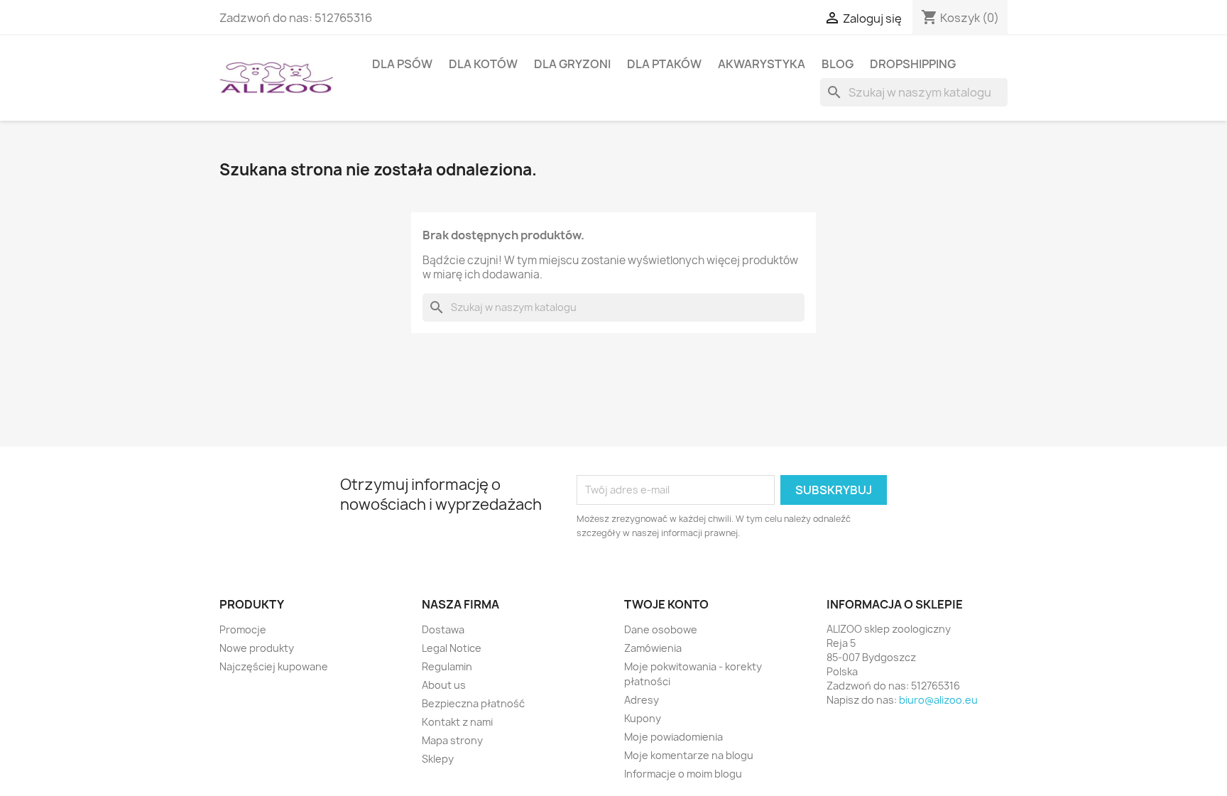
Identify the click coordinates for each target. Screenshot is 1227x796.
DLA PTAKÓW (664, 64)
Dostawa (443, 629)
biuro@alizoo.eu (938, 700)
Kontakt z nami (457, 722)
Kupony (642, 718)
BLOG (838, 64)
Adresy (641, 700)
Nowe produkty (256, 648)
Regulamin (447, 666)
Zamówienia (653, 648)
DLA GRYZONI (572, 64)
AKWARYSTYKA (761, 64)
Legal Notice (451, 648)
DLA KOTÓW (483, 64)
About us (444, 685)
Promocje (242, 629)
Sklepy (438, 758)
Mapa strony (452, 740)
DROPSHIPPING (913, 64)
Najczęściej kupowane (273, 666)
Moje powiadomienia (673, 736)
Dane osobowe (660, 629)
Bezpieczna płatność (473, 703)
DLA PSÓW (402, 64)
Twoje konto (666, 604)
